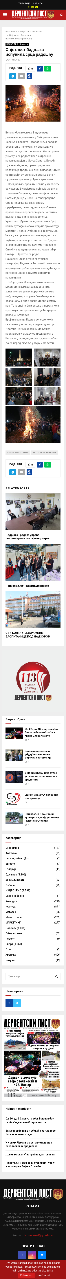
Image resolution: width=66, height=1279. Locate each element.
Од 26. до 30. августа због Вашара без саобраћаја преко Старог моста (41, 732)
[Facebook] (22, 1255)
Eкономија (12, 847)
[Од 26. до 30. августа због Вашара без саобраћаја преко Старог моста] (14, 733)
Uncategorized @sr (17, 858)
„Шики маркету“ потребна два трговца (30, 1154)
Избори (10, 885)
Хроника (11, 954)
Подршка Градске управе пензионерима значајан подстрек (28, 536)
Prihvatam (26, 1275)
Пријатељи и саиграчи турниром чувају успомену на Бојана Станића (42, 817)
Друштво (11, 874)
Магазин (11, 911)
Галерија (11, 869)
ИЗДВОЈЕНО (12, 44)
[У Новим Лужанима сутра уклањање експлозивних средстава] (14, 777)
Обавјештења (14, 933)
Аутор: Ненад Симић (18, 453)
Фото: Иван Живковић (44, 453)
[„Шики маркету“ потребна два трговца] (14, 799)
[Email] (42, 1255)
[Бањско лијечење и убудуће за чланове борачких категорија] (14, 755)
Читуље (10, 960)
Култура (11, 906)
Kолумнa (11, 853)
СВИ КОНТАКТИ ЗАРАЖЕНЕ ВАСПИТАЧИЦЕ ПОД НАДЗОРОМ (28, 634)
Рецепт (10, 938)
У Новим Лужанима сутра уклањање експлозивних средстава (41, 776)
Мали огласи (14, 917)
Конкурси (11, 901)
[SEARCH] (56, 976)
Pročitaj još (44, 1275)
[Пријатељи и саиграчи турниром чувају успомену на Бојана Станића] (14, 818)
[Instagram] (32, 1255)
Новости (24, 44)
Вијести (10, 863)
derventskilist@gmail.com (39, 1235)
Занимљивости (15, 879)
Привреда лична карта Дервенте (27, 585)
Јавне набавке (15, 895)
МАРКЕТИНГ (13, 922)
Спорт (9, 944)
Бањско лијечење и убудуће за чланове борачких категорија (38, 754)
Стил (9, 949)
